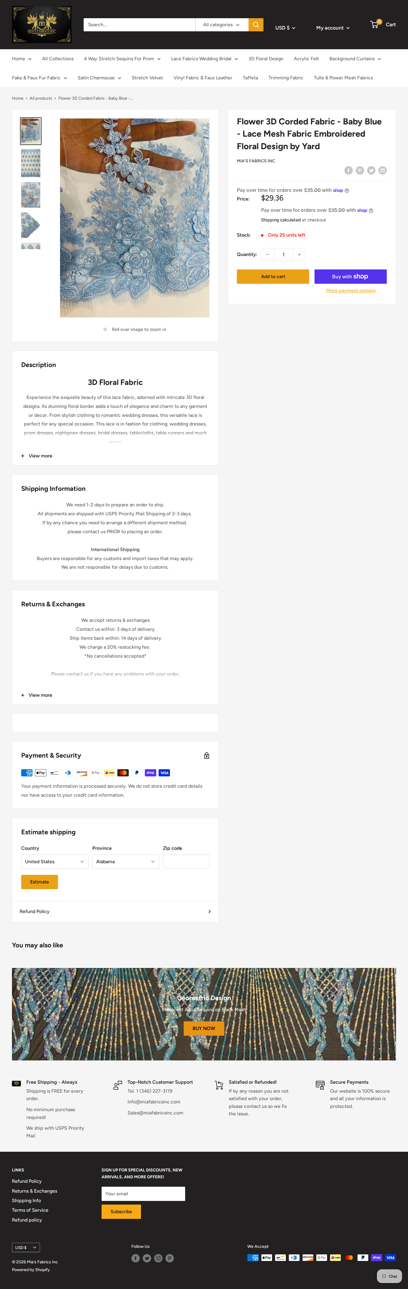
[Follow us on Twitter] (147, 1258)
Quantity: (247, 255)
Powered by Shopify (31, 1269)
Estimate (39, 882)
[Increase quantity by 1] (299, 254)
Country (30, 848)
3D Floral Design (266, 58)
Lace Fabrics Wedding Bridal (201, 58)
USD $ (21, 1247)
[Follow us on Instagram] (158, 1258)
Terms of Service (30, 1210)
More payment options (350, 290)
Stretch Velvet (147, 78)
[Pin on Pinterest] (360, 170)
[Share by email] (382, 170)
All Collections (57, 58)
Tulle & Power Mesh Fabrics (343, 78)
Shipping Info (26, 1200)
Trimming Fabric (286, 78)
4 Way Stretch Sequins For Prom (119, 58)
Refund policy (27, 1220)
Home (18, 58)
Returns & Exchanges (34, 1191)
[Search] (256, 24)
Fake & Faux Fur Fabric (36, 78)
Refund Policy (35, 911)
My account (330, 28)
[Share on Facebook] (348, 170)
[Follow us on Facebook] (135, 1258)
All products (41, 98)
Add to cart (273, 276)
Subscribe (121, 1211)
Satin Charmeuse (96, 78)
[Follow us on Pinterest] (169, 1258)
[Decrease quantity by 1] (267, 254)
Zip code (172, 848)
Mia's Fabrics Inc (256, 161)
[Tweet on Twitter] (371, 170)
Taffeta (250, 78)
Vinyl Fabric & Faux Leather (203, 78)
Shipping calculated (281, 220)
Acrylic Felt (306, 58)
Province (102, 848)
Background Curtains (352, 58)
